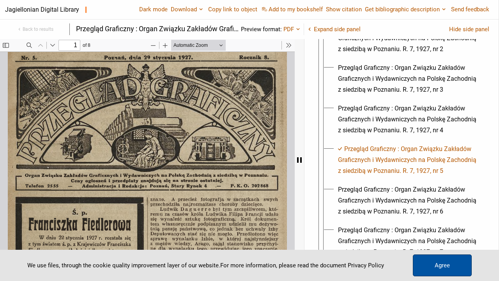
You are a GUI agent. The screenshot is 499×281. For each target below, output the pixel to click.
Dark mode (153, 9)
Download (184, 9)
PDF (288, 29)
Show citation (344, 9)
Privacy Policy (366, 265)
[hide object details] (299, 160)
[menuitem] (408, 79)
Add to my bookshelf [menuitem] (296, 9)
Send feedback (470, 9)
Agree (442, 265)
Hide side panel (469, 29)
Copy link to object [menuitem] (232, 9)
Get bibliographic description (402, 9)
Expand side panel (337, 29)
